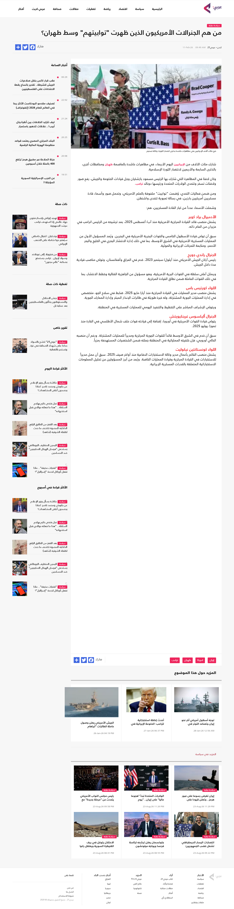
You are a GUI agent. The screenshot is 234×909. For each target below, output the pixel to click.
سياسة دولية (214, 26)
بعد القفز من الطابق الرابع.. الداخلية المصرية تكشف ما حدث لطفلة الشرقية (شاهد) (47, 428)
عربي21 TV (136, 879)
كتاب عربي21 (167, 879)
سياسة (139, 9)
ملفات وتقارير (197, 902)
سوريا (107, 888)
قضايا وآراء (168, 883)
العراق (107, 879)
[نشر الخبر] (18, 47)
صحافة (57, 9)
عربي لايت (38, 9)
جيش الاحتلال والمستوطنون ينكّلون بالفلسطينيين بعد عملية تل (48, 302)
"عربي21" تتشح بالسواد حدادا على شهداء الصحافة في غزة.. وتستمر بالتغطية (48, 346)
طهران (109, 164)
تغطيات (91, 9)
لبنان (108, 902)
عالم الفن (137, 883)
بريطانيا (107, 893)
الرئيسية (157, 9)
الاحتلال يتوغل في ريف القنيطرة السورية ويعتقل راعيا (97, 844)
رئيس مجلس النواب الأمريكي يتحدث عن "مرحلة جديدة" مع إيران (97, 798)
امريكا (200, 660)
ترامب (139, 183)
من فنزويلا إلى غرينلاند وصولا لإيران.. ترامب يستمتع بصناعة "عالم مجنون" (49, 258)
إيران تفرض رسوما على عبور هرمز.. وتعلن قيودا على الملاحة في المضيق (198, 798)
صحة (139, 893)
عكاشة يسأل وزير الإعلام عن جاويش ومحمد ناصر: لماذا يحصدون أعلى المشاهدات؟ (49, 386)
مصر (108, 897)
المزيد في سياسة (205, 754)
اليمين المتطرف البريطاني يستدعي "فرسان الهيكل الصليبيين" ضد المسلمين (48, 449)
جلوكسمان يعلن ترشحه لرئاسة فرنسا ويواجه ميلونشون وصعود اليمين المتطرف (146, 844)
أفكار (21, 9)
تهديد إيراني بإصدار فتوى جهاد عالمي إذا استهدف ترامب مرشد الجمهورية (48, 222)
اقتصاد (123, 9)
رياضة (107, 9)
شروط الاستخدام (66, 895)
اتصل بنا (70, 891)
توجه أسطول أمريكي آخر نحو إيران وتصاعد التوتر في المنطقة (198, 722)
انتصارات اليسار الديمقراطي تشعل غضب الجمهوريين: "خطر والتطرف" (198, 844)
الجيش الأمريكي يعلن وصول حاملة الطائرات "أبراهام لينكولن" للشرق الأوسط (97, 724)
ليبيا (108, 883)
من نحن (70, 887)
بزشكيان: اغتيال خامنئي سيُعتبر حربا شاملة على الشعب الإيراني (49, 240)
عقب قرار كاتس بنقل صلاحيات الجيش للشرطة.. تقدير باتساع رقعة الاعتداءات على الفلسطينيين (34, 84)
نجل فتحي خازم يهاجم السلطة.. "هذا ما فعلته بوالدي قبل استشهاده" (48, 407)
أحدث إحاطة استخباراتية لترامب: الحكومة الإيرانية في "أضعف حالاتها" (147, 722)
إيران (212, 660)
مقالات (73, 9)
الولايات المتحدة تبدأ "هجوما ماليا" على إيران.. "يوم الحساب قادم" (147, 798)
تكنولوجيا (137, 888)
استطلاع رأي (167, 897)
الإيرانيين (179, 164)
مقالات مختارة (166, 888)
